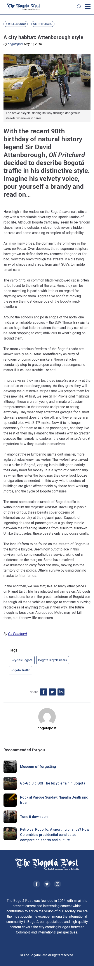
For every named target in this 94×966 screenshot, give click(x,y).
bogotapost (15, 44)
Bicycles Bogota (22, 660)
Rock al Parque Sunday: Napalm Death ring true (54, 800)
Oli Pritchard (17, 634)
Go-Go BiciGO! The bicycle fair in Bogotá (52, 783)
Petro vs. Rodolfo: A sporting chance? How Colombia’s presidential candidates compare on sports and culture (54, 834)
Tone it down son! (34, 817)
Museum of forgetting (38, 766)
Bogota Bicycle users (52, 660)
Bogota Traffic (20, 670)
